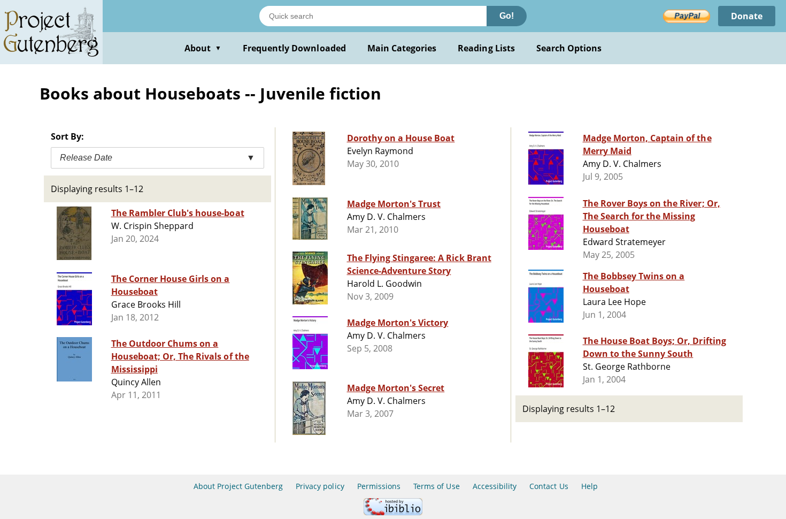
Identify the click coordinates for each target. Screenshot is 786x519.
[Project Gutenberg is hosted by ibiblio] (393, 512)
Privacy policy (320, 486)
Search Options (569, 48)
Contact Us (548, 486)
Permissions (378, 486)
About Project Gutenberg (238, 486)
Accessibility (495, 486)
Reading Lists (486, 48)
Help (589, 486)
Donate (746, 16)
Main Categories (402, 48)
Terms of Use (436, 486)
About (202, 48)
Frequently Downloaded (294, 48)
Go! (506, 15)
